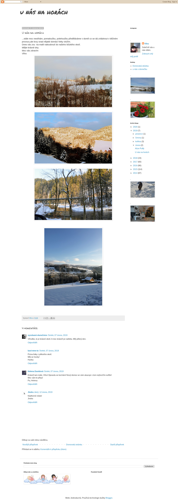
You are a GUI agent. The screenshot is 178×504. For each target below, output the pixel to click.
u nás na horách (44, 12)
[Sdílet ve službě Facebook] (51, 318)
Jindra (31, 392)
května (138, 141)
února (138, 145)
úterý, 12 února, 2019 (43, 392)
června (138, 138)
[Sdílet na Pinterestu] (54, 318)
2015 (135, 169)
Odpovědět (32, 343)
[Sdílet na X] (49, 318)
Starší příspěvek (117, 445)
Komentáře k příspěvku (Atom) (53, 449)
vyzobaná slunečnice (37, 335)
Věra (146, 44)
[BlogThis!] (47, 318)
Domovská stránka (74, 445)
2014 (135, 173)
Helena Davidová (35, 371)
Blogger (109, 498)
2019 (135, 131)
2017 (135, 162)
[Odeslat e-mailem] (44, 318)
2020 (135, 127)
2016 (135, 165)
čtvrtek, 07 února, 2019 (57, 335)
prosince (139, 134)
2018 (135, 158)
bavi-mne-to (33, 351)
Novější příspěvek (30, 445)
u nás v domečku (140, 69)
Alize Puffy (139, 148)
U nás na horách (142, 152)
